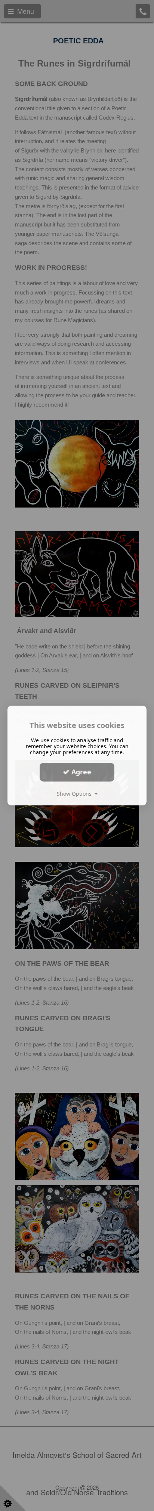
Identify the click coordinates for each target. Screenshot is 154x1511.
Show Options (76, 793)
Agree (80, 771)
